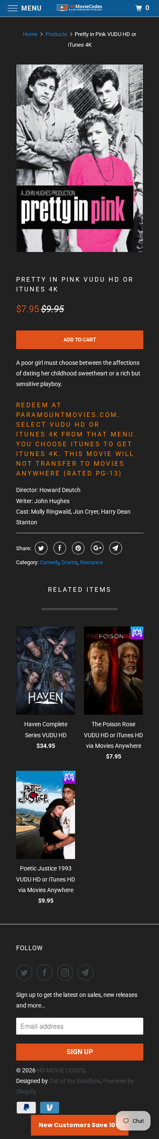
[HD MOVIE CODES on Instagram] (67, 972)
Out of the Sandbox (74, 1080)
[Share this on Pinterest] (77, 548)
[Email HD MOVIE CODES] (87, 972)
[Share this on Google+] (96, 548)
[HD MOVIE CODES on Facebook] (46, 972)
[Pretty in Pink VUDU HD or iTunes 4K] (79, 158)
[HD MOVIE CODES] (80, 8)
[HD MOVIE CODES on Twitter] (26, 972)
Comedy (49, 562)
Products (56, 34)
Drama (69, 562)
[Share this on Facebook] (58, 548)
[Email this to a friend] (114, 548)
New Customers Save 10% (80, 1125)
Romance (91, 562)
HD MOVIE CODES (60, 1070)
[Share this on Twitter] (40, 548)
